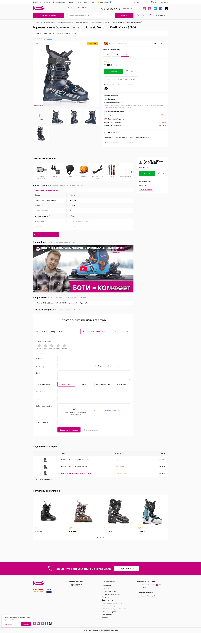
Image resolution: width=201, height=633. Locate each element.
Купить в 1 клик (130, 79)
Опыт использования (43, 384)
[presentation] (35, 172)
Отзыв (38, 373)
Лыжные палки (125, 176)
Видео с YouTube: (42, 422)
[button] (97, 537)
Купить (114, 71)
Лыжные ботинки (82, 22)
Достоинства (40, 391)
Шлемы (69, 176)
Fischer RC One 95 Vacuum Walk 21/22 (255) (76, 466)
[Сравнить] (132, 71)
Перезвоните (127, 568)
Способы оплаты (110, 132)
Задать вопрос (121, 331)
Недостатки (40, 399)
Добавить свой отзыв (95, 331)
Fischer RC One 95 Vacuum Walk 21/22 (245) (76, 460)
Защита (55, 176)
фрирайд (85, 221)
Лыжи (112, 176)
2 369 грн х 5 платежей (124, 85)
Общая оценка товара (43, 341)
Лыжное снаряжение (65, 22)
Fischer (72, 195)
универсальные (75, 221)
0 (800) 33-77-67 (76, 585)
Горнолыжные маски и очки (41, 177)
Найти (124, 15)
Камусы (84, 176)
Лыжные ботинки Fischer (100, 22)
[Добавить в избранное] (127, 71)
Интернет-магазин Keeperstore (44, 22)
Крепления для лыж (97, 177)
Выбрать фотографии (112, 411)
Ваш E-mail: (40, 367)
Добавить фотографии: (44, 406)
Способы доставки (111, 95)
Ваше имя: (39, 358)
